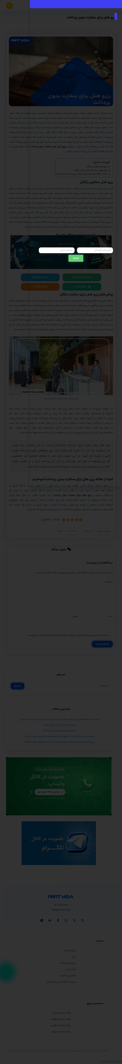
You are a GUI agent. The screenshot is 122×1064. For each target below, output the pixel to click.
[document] (61, 532)
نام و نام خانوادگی (104, 244)
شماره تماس (68, 244)
